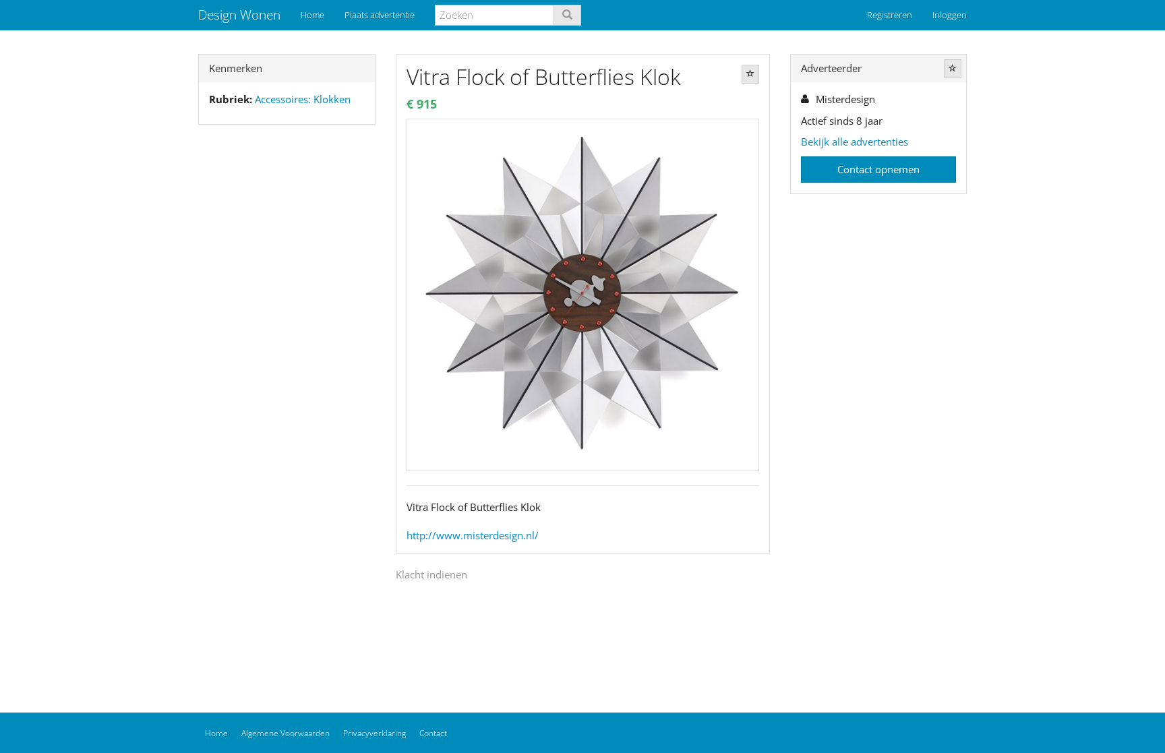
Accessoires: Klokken (303, 99)
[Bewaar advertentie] (750, 74)
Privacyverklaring (374, 733)
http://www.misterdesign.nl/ (473, 535)
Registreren (889, 15)
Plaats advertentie (380, 15)
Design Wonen (239, 15)
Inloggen (949, 15)
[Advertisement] (287, 347)
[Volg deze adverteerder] (952, 68)
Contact (433, 733)
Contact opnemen (878, 169)
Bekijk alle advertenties (854, 141)
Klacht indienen (431, 574)
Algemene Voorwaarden (285, 733)
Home (312, 15)
